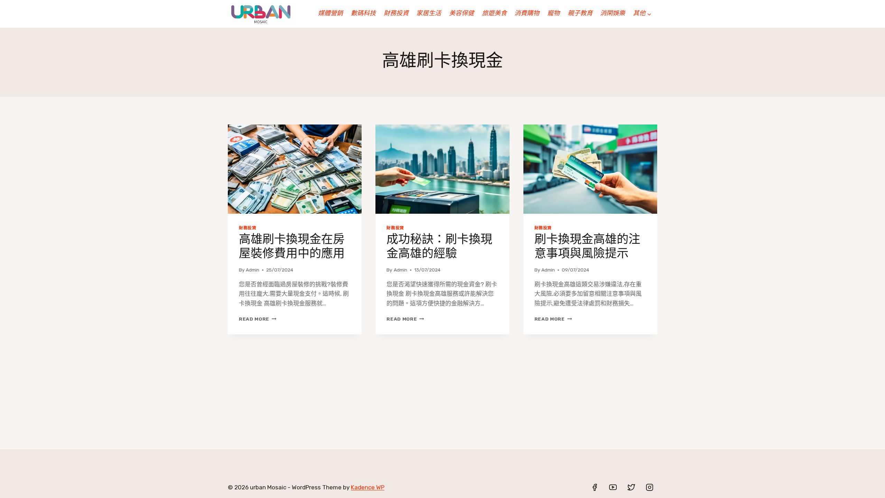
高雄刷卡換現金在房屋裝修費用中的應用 (292, 247)
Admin (252, 270)
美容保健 (461, 13)
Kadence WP (367, 487)
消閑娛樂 (612, 13)
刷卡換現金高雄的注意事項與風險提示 (587, 247)
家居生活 (428, 13)
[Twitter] (631, 487)
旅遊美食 (494, 13)
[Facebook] (594, 487)
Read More (256, 319)
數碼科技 (363, 13)
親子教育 (580, 13)
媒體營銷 (330, 13)
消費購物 (526, 13)
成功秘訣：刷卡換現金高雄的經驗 (439, 247)
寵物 (553, 13)
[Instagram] (649, 487)
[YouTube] (613, 487)
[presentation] (295, 169)
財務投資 (396, 13)
